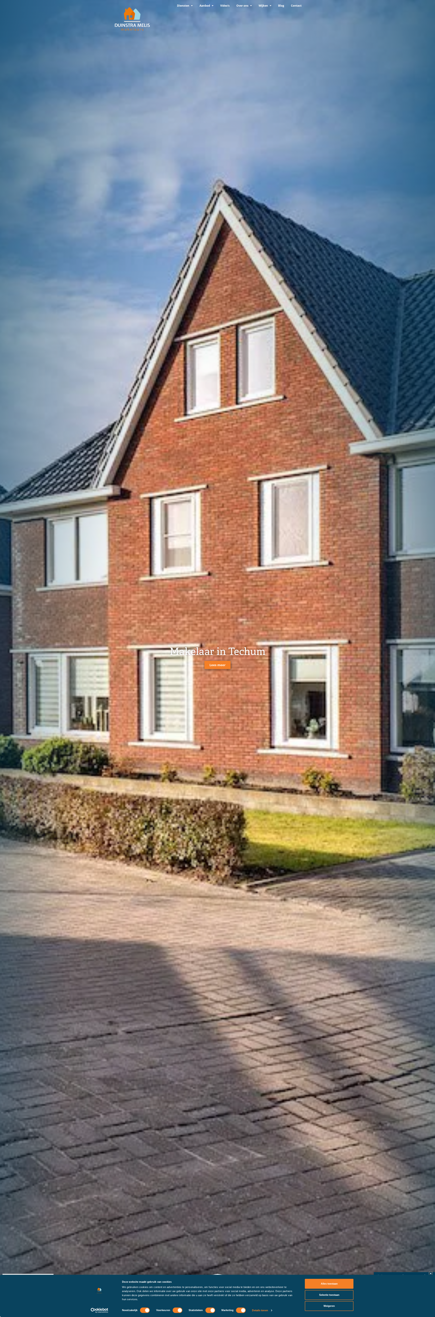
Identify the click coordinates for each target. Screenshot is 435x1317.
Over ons (242, 5)
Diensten (183, 5)
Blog (281, 5)
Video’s (225, 5)
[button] (430, 1273)
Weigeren (329, 1305)
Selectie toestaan (329, 1294)
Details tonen (260, 1310)
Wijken (263, 5)
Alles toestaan (329, 1283)
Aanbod (204, 5)
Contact (296, 5)
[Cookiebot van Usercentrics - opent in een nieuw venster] (99, 1310)
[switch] (177, 1310)
